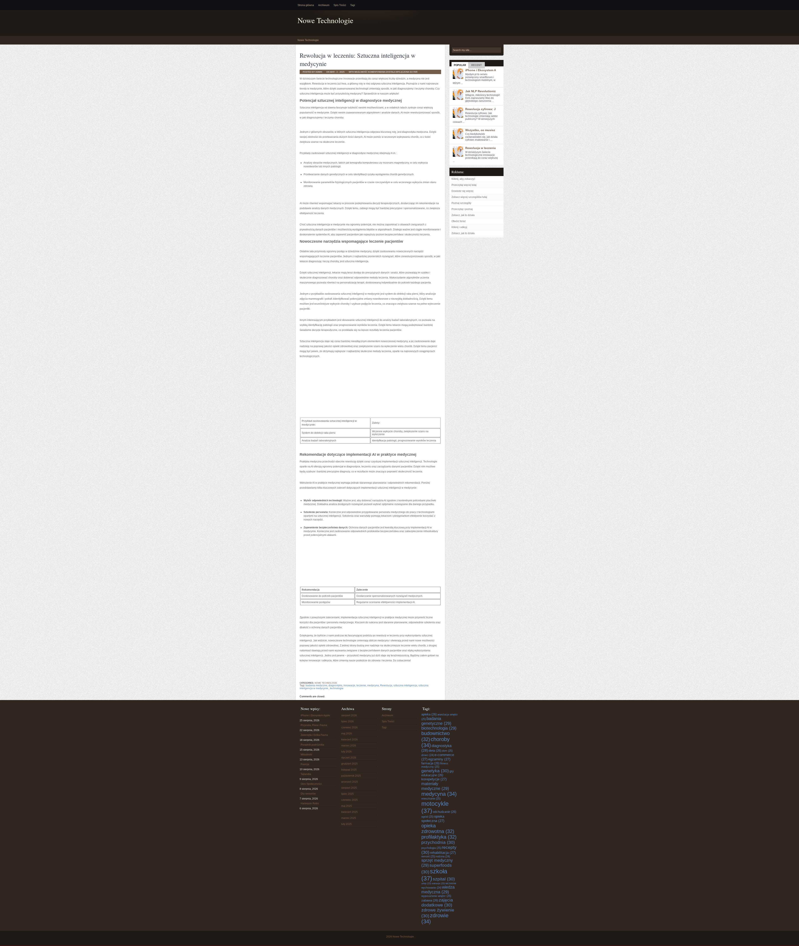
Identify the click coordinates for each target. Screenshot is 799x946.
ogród (427, 816)
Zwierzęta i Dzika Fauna (314, 735)
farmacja (430, 763)
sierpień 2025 (349, 787)
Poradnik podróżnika (312, 744)
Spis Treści (340, 5)
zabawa (429, 900)
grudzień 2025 (349, 763)
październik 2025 (351, 775)
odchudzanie (444, 811)
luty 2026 (346, 751)
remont (428, 856)
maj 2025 (346, 805)
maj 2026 (346, 733)
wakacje (438, 883)
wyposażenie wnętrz (436, 896)
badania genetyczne (436, 721)
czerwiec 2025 (349, 799)
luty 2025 (346, 824)
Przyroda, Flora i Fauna (314, 725)
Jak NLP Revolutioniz (480, 91)
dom (447, 750)
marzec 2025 (348, 818)
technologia (336, 688)
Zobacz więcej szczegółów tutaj (469, 197)
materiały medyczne (435, 786)
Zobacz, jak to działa (463, 215)
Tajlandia (306, 774)
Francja (305, 764)
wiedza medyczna (438, 889)
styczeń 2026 (348, 757)
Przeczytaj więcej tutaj (464, 185)
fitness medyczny (434, 765)
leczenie (361, 685)
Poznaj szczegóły (461, 203)
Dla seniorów (308, 793)
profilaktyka (439, 837)
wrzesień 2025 (349, 781)
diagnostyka (335, 685)
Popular (460, 65)
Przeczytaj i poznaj (462, 209)
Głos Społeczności (311, 783)
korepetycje (434, 779)
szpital (444, 878)
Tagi (352, 5)
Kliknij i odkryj (459, 227)
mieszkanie (430, 798)
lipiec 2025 (347, 793)
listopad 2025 (349, 769)
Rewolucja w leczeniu (480, 148)
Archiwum (323, 5)
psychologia (431, 847)
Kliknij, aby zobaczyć (463, 179)
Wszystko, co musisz (480, 130)
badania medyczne (316, 685)
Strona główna (306, 5)
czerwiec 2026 (349, 727)
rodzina (443, 856)
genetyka (435, 770)
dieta (435, 750)
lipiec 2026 (347, 721)
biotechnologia (439, 728)
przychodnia (438, 842)
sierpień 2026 (349, 715)
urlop (426, 883)
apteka (429, 714)
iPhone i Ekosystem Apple (315, 715)
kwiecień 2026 (349, 739)
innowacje (349, 685)
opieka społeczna (432, 818)
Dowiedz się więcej (462, 191)
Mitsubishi (306, 754)
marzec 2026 (348, 745)
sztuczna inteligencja (405, 685)
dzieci (427, 755)
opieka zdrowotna (437, 828)
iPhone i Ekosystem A (480, 70)
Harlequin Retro (310, 803)
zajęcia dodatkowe (437, 902)
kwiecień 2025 (349, 812)
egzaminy (439, 759)
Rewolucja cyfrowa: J (480, 109)
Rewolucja (386, 685)
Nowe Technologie (325, 20)
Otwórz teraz (459, 221)
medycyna (373, 685)
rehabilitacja (443, 852)
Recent (476, 65)
